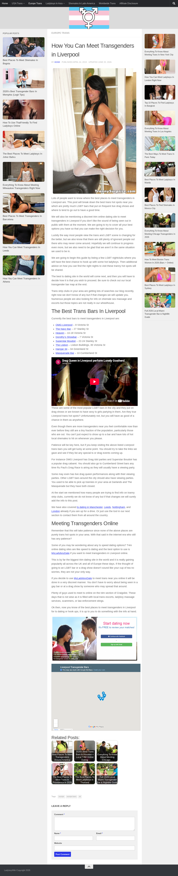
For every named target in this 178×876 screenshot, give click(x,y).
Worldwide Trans (107, 3)
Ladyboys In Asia (54, 3)
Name (57, 833)
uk (80, 796)
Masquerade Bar (65, 353)
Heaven (60, 333)
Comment (59, 814)
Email (99, 833)
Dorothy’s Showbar (66, 337)
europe (61, 796)
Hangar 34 (61, 349)
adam (57, 62)
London (55, 511)
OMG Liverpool (64, 325)
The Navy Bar (63, 329)
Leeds (107, 507)
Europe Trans (35, 3)
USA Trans (17, 3)
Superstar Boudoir (66, 341)
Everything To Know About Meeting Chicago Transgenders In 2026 (160, 234)
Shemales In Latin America (82, 3)
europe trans (71, 796)
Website (58, 843)
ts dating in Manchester (90, 507)
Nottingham (118, 507)
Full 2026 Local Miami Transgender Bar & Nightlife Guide (157, 314)
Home (5, 3)
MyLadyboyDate (60, 553)
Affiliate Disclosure (128, 3)
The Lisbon (62, 345)
